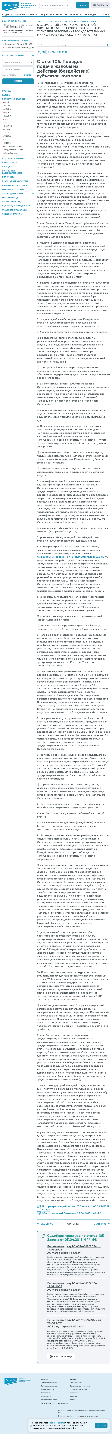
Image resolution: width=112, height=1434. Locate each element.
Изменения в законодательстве (12, 172)
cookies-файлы (56, 1422)
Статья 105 (94, 21)
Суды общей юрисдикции (16, 206)
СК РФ (7, 130)
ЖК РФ (7, 119)
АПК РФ (7, 109)
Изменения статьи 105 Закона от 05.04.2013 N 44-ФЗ (18, 26)
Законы (6, 95)
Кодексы (7, 14)
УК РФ (6, 140)
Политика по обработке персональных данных (78, 1416)
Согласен (101, 1425)
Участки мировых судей (14, 210)
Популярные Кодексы (13, 99)
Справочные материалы (14, 185)
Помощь (102, 5)
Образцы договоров (13, 189)
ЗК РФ (6, 123)
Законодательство (12, 194)
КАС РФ (7, 116)
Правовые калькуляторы (15, 181)
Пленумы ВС (8, 177)
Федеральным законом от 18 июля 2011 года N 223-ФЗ (71, 556)
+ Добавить (28, 75)
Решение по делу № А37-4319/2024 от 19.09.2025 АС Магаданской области (74, 1286)
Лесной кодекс (11, 153)
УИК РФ (7, 136)
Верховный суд (10, 197)
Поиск (83, 5)
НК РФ (7, 106)
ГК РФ (6, 102)
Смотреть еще (63, 1356)
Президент (91, 14)
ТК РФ (6, 133)
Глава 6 (85, 21)
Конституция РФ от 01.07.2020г (19, 44)
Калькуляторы (76, 1382)
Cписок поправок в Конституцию (19, 48)
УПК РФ (7, 143)
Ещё (105, 14)
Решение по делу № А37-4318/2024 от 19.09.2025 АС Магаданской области (74, 1249)
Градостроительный (13, 150)
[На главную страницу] (19, 6)
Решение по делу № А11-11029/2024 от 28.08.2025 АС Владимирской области (74, 1323)
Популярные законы (51, 14)
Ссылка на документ (58, 52)
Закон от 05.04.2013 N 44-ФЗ (66, 21)
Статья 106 (100, 1223)
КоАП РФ (8, 126)
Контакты (74, 1393)
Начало (40, 21)
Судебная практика (26, 14)
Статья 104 (46, 1223)
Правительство (73, 14)
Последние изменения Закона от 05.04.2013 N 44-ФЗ (19, 31)
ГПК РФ (7, 112)
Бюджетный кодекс (13, 146)
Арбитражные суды (12, 202)
